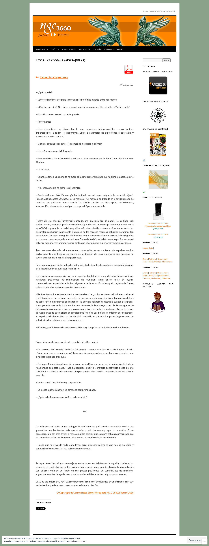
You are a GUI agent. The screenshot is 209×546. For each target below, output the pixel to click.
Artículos (84, 49)
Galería (97, 49)
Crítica (55, 49)
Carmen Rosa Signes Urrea (54, 77)
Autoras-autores (113, 49)
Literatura (42, 49)
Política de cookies (78, 541)
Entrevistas (68, 49)
